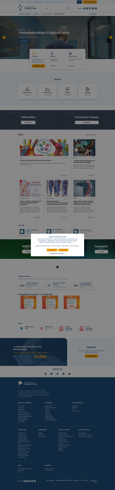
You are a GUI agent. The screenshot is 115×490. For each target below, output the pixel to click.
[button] (57, 254)
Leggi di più (74, 242)
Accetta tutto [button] (52, 250)
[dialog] (57, 245)
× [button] (82, 235)
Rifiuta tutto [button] (63, 250)
